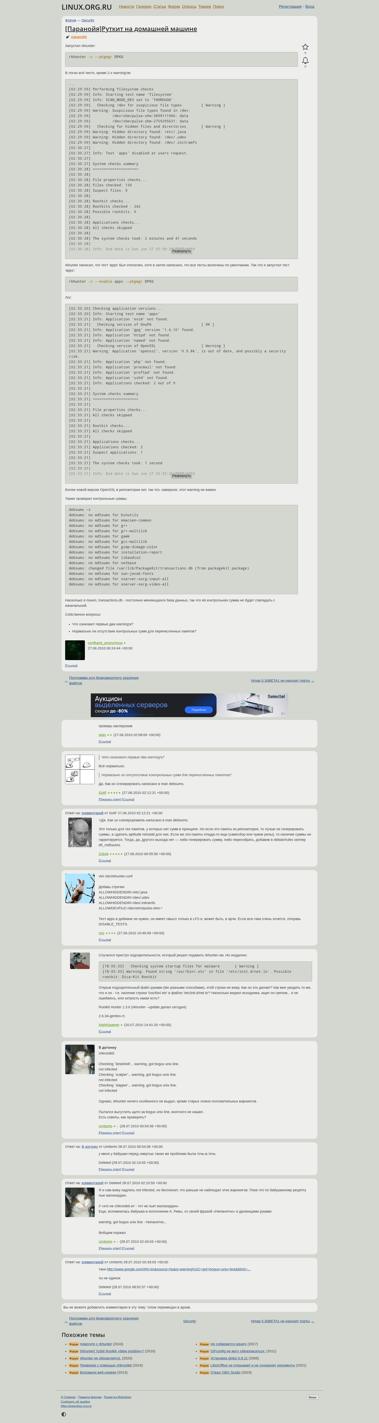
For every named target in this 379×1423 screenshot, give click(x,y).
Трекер (204, 6)
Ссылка (71, 665)
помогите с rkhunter (96, 1344)
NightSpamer (109, 1025)
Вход (309, 6)
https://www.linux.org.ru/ (76, 1406)
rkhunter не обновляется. (100, 1358)
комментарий (92, 813)
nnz (101, 933)
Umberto (105, 1126)
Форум (174, 6)
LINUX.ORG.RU (87, 7)
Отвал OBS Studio (225, 1372)
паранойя (79, 37)
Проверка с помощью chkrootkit (106, 1365)
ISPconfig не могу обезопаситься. (237, 1351)
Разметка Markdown (117, 1397)
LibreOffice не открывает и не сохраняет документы (252, 1365)
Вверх (313, 1397)
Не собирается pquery (228, 1344)
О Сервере (68, 1397)
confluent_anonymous (105, 643)
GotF (103, 793)
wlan (102, 735)
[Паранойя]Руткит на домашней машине (131, 28)
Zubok (104, 854)
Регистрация (290, 6)
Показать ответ (109, 799)
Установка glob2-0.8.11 (229, 1358)
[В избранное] (305, 47)
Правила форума (89, 1397)
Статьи (159, 6)
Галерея (143, 6)
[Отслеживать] (305, 60)
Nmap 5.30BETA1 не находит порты (280, 681)
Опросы (189, 6)
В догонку (90, 1147)
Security (88, 20)
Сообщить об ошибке (75, 1401)
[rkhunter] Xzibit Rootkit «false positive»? (112, 1351)
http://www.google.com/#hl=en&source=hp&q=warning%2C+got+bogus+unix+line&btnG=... (179, 1269)
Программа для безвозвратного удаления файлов (104, 680)
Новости (126, 6)
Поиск (218, 6)
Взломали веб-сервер (98, 1372)
